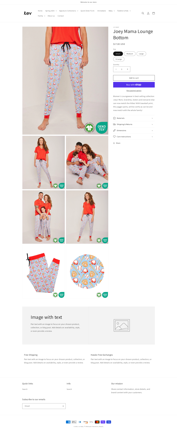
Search (25, 389)
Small (118, 54)
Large (141, 54)
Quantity (116, 64)
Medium (130, 54)
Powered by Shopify (97, 426)
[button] (51, 10)
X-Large (119, 59)
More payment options (134, 90)
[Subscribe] (63, 406)
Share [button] (118, 143)
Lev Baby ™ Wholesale (85, 426)
